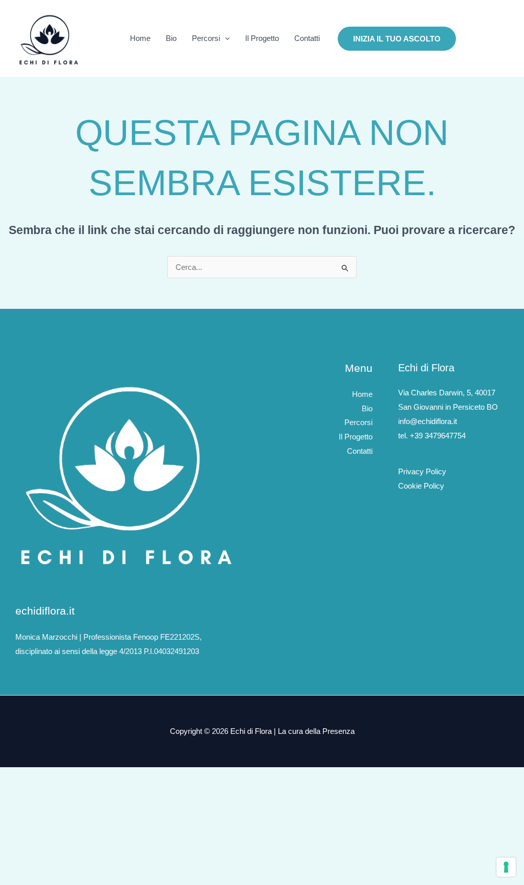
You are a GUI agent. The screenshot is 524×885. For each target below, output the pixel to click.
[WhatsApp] (501, 39)
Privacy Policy (422, 471)
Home (140, 38)
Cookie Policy (421, 485)
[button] (225, 38)
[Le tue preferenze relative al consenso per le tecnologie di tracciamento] (506, 867)
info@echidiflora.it (427, 421)
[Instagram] (470, 39)
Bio (171, 38)
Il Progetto (262, 38)
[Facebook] (486, 39)
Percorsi (206, 38)
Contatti (307, 38)
